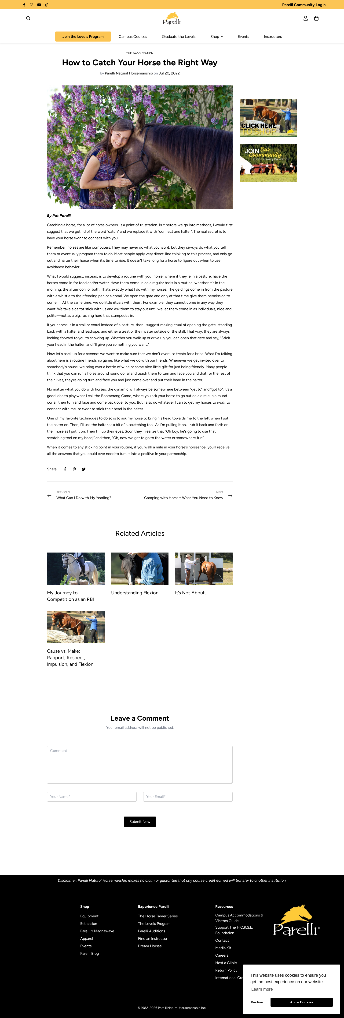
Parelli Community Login (304, 4)
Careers (221, 955)
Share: (52, 469)
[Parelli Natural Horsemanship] (172, 18)
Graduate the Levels (178, 36)
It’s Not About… (191, 592)
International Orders (231, 978)
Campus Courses (133, 36)
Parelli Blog (89, 953)
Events (243, 36)
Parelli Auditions (151, 931)
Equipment (89, 916)
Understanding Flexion (134, 592)
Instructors (273, 36)
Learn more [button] (262, 989)
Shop (214, 36)
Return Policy (226, 970)
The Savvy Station (139, 53)
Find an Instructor (152, 938)
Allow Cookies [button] (301, 1002)
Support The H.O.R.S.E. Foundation (234, 930)
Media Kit (223, 948)
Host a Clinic (226, 963)
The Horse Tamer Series (158, 916)
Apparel (86, 938)
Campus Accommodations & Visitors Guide (239, 918)
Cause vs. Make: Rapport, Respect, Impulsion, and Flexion (70, 657)
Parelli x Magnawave (97, 931)
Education (88, 923)
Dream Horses (149, 946)
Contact (222, 940)
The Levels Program (154, 923)
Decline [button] (257, 1002)
